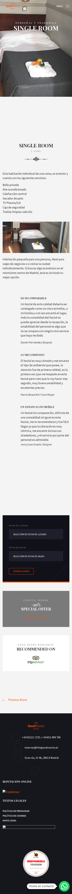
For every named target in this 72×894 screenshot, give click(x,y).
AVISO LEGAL (9, 820)
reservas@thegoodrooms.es (41, 747)
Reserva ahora (21, 571)
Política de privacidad (16, 811)
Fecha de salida (17, 547)
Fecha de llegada (18, 525)
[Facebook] (36, 771)
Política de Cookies (14, 815)
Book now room (36, 617)
